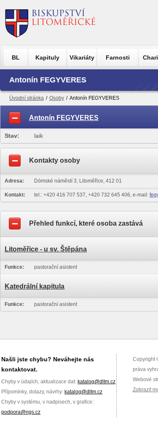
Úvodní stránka (26, 98)
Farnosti (118, 57)
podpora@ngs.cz (20, 412)
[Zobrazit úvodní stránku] (50, 22)
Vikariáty (82, 57)
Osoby (56, 98)
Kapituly (47, 57)
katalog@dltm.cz (96, 382)
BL (16, 57)
